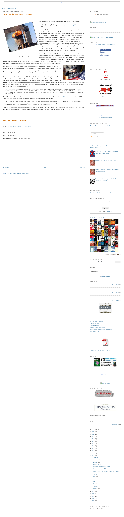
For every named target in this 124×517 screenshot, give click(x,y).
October (95, 462)
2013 (93, 450)
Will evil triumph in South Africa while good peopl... (106, 471)
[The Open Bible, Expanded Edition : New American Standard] (117, 224)
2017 (93, 441)
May (94, 481)
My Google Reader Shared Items (101, 350)
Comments (95, 136)
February (95, 486)
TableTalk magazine (68, 96)
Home (3, 8)
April (94, 483)
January (95, 488)
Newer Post (6, 167)
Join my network (104, 57)
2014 (93, 448)
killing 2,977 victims (76, 25)
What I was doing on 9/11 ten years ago (17, 14)
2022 (93, 431)
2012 (93, 453)
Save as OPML (115, 284)
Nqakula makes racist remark (98, 327)
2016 (93, 443)
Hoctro (12, 126)
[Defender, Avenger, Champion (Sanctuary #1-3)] (113, 245)
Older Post (82, 167)
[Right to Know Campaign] (105, 94)
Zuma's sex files (94, 331)
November (96, 459)
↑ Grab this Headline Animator (105, 117)
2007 (93, 498)
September (96, 464)
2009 (93, 493)
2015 (93, 446)
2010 (93, 491)
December (96, 457)
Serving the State (94, 323)
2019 (93, 436)
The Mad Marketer (28, 126)
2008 (93, 496)
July (94, 476)
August (95, 474)
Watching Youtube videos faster (101, 466)
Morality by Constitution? (96, 321)
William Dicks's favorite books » (113, 254)
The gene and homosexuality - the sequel (101, 329)
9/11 (9, 118)
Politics (101, 55)
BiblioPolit (102, 52)
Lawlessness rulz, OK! (96, 325)
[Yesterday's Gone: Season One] (103, 228)
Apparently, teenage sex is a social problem (106, 160)
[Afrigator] (105, 97)
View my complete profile (98, 29)
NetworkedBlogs (103, 49)
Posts (94, 133)
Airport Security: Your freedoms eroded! (100, 192)
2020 (93, 434)
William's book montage (98, 217)
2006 (93, 501)
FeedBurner (109, 211)
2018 (93, 439)
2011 (93, 455)
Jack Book (18, 126)
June (94, 479)
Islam (13, 118)
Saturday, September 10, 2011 (29, 115)
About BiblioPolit (12, 8)
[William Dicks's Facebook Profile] (105, 44)
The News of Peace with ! (100, 126)
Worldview (106, 55)
